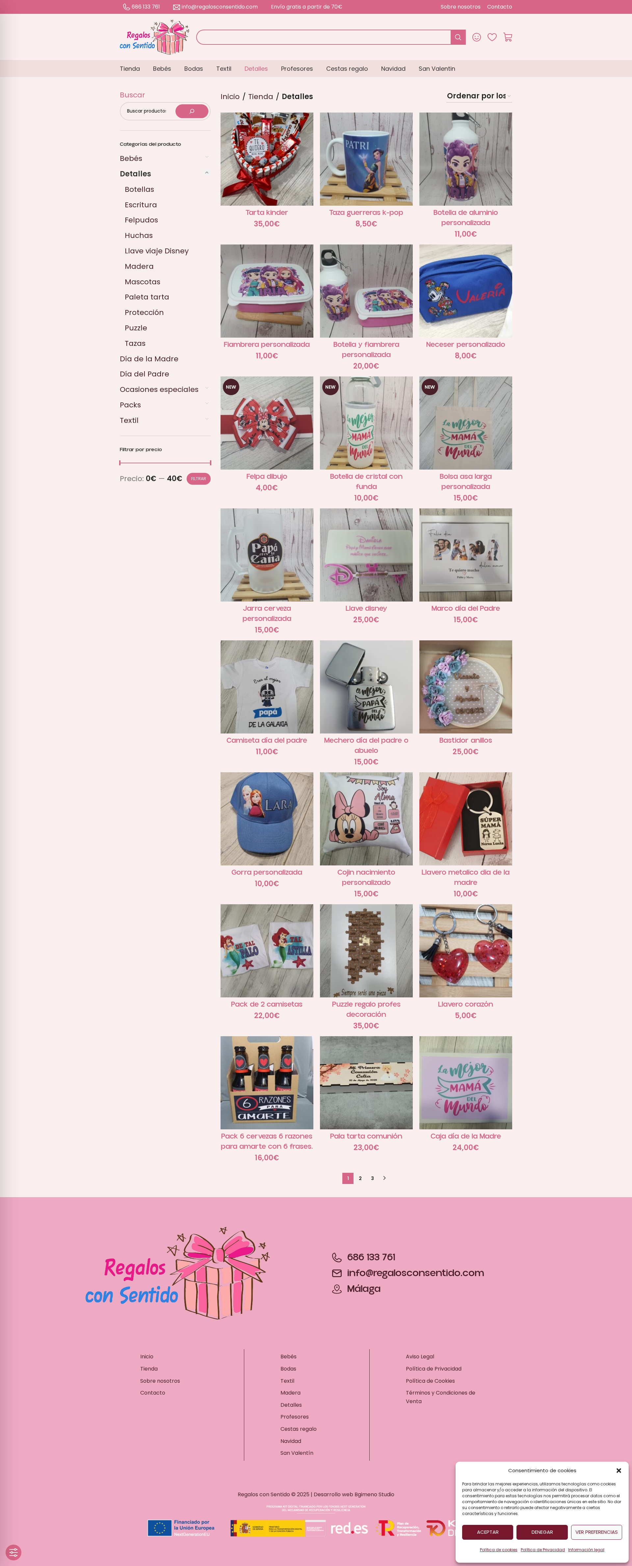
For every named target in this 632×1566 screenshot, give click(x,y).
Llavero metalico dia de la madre (466, 877)
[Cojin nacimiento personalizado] (366, 818)
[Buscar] (191, 111)
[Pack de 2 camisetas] (267, 950)
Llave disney (366, 608)
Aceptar (488, 1531)
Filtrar (198, 478)
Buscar (132, 95)
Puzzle (136, 328)
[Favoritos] (492, 37)
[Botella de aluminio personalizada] (465, 159)
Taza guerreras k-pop (366, 213)
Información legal (586, 1550)
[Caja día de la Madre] (465, 1082)
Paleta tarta (147, 297)
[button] (619, 1470)
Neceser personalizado (465, 345)
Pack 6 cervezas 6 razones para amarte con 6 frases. (267, 1141)
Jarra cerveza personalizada (267, 613)
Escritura (141, 205)
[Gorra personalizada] (267, 818)
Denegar (542, 1531)
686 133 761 (146, 7)
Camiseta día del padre (266, 740)
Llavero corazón (465, 1004)
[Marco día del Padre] (465, 554)
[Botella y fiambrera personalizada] (366, 290)
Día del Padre (144, 374)
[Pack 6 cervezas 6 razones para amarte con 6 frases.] (267, 1082)
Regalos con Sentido (264, 1494)
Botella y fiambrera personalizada (366, 350)
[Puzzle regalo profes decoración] (366, 950)
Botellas (139, 189)
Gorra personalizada (266, 872)
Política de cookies (498, 1550)
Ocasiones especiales (159, 389)
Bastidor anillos (465, 740)
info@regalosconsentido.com (220, 7)
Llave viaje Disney (157, 251)
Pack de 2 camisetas (267, 1004)
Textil (129, 420)
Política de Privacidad (543, 1550)
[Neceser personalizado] (465, 290)
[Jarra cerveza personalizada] (267, 554)
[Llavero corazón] (465, 950)
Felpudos (141, 220)
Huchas (139, 235)
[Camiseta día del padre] (267, 686)
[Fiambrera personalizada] (267, 290)
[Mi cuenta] (476, 37)
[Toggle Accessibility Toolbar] (13, 1552)
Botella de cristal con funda (366, 482)
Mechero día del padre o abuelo (366, 745)
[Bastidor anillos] (465, 686)
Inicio (230, 96)
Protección (144, 312)
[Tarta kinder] (267, 159)
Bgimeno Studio (374, 1494)
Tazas (135, 343)
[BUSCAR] (458, 37)
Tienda (260, 96)
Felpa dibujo (267, 477)
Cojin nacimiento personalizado (366, 877)
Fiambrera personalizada (267, 345)
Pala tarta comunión (366, 1136)
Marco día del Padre (466, 608)
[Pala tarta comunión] (366, 1082)
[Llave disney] (366, 554)
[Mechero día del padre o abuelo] (366, 686)
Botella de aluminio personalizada (466, 218)
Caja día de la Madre (466, 1136)
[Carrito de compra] (507, 37)
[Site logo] (155, 37)
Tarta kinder (267, 213)
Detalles (135, 174)
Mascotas (142, 282)
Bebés (131, 158)
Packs (130, 405)
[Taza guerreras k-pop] (366, 159)
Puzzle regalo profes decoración (366, 1009)
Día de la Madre (149, 359)
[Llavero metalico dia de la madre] (465, 818)
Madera (139, 266)
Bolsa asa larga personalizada (466, 482)
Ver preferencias (596, 1531)
